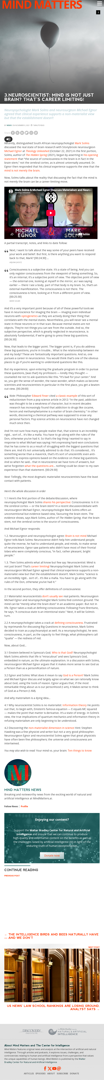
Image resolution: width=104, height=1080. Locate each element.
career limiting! (40, 566)
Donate (74, 1073)
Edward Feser (40, 396)
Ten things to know (80, 750)
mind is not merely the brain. (22, 170)
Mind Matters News (22, 790)
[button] (8, 139)
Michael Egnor (13, 151)
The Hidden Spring (36, 155)
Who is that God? (62, 652)
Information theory (75, 705)
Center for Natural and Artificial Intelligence (71, 1031)
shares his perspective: (57, 502)
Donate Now (52, 855)
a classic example (66, 396)
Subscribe (62, 1073)
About (51, 1073)
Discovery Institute (27, 1031)
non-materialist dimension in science (51, 728)
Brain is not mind (76, 536)
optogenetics (29, 316)
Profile (24, 806)
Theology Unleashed (37, 151)
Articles (29, 1073)
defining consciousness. (69, 623)
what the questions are (39, 466)
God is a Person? (73, 675)
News (9, 125)
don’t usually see (52, 596)
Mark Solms (82, 143)
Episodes (41, 1073)
